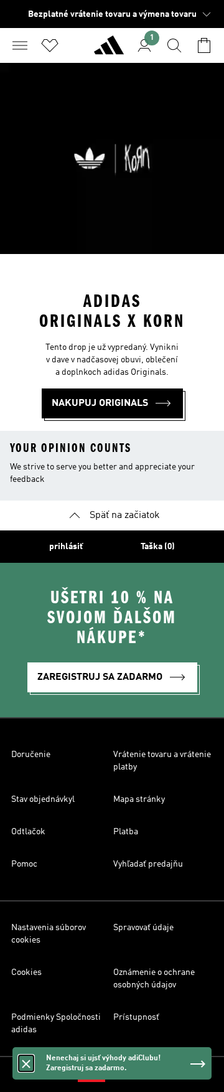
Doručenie (30, 754)
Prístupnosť (136, 1017)
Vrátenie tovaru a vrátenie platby (162, 760)
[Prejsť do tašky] (204, 45)
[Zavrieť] (26, 1063)
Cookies (26, 972)
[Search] (174, 45)
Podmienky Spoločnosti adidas (56, 1023)
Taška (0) (158, 546)
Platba (125, 831)
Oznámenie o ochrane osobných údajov (154, 978)
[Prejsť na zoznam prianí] (50, 45)
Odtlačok (28, 831)
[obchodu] (109, 50)
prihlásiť (66, 546)
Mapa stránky (139, 799)
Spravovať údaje (143, 927)
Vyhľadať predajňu (148, 864)
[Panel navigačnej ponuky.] (20, 45)
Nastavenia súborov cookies (48, 933)
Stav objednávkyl (43, 799)
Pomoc (24, 864)
